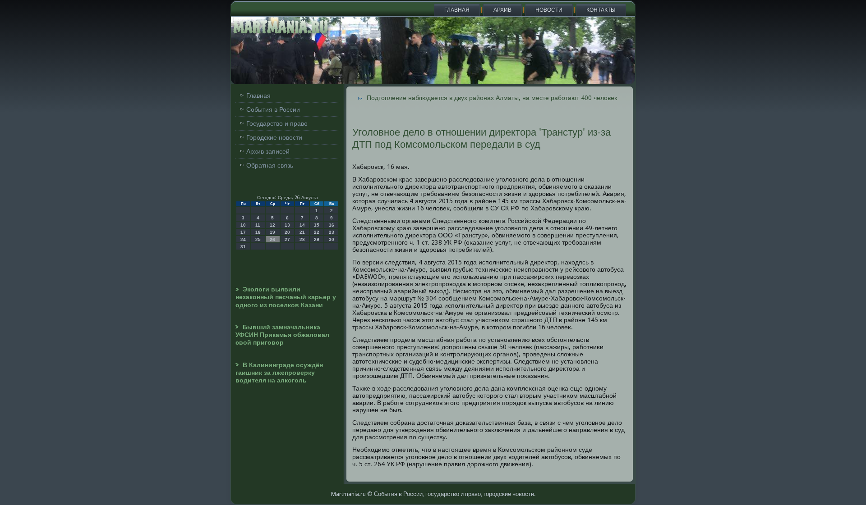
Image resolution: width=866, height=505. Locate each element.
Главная (457, 10)
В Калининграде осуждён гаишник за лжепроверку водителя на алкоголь (279, 372)
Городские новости (274, 137)
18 (258, 232)
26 (272, 239)
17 (243, 232)
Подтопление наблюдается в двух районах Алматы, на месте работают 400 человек (492, 97)
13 (287, 225)
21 (302, 232)
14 (302, 225)
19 (272, 232)
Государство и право (277, 123)
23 (331, 232)
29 (316, 239)
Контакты (601, 10)
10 (243, 225)
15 (316, 225)
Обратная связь (269, 165)
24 (243, 239)
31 (243, 246)
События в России (273, 109)
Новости (548, 10)
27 (287, 239)
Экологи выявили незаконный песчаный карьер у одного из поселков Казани (285, 297)
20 (287, 232)
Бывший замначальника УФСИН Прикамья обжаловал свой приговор (282, 334)
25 (258, 239)
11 (257, 225)
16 (331, 225)
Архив (502, 10)
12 (272, 225)
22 (316, 232)
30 (331, 239)
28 (302, 239)
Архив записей (268, 151)
